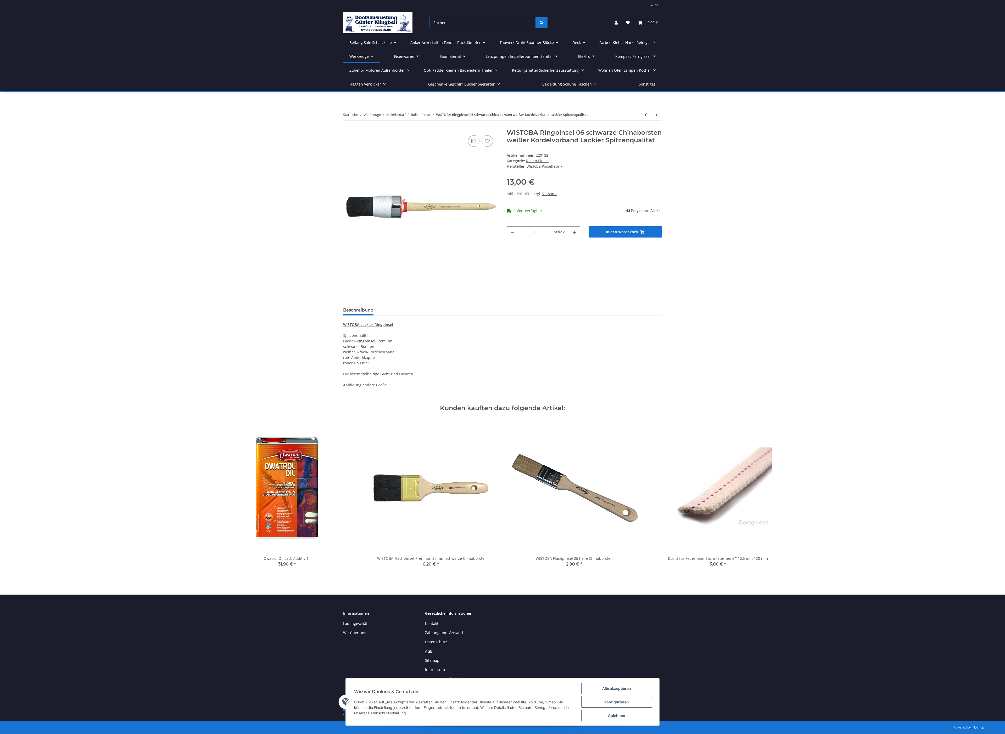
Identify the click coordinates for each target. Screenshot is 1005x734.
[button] (616, 23)
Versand (549, 193)
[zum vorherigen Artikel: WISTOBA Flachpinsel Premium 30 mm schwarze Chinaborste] (645, 114)
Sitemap (432, 660)
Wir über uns (354, 632)
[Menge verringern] (512, 232)
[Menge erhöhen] (574, 232)
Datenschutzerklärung (387, 713)
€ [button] (652, 4)
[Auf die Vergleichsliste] (473, 141)
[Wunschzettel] (628, 23)
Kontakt (431, 623)
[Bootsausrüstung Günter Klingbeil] (377, 23)
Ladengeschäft (356, 623)
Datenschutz (436, 641)
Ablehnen (616, 715)
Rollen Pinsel (537, 160)
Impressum (435, 669)
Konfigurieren (616, 702)
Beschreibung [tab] (358, 310)
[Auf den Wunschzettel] (487, 141)
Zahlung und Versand (444, 632)
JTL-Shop (978, 727)
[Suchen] (541, 22)
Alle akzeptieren (616, 688)
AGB (428, 651)
